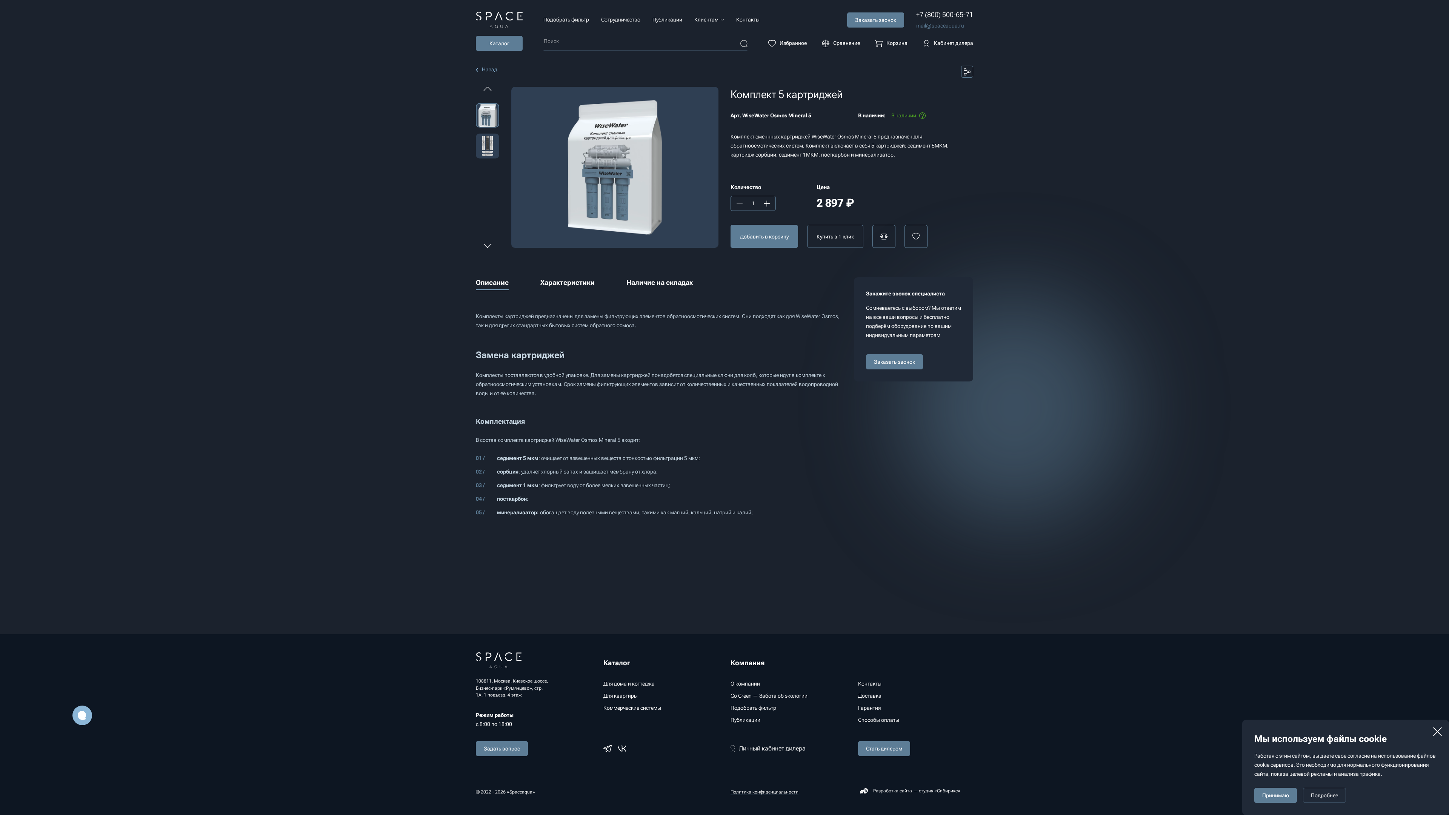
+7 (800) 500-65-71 (944, 14)
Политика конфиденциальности (764, 792)
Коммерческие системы (632, 708)
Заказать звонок (894, 362)
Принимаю (1275, 795)
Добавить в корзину (764, 237)
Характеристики (567, 282)
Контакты (748, 20)
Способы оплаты (878, 720)
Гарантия (869, 708)
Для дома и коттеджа (629, 684)
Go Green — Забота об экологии (769, 696)
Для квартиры (620, 696)
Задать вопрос (502, 749)
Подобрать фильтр (566, 20)
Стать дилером (884, 749)
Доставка (869, 696)
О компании (745, 684)
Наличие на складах (659, 282)
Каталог (499, 43)
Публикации (667, 20)
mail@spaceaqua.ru (940, 26)
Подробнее (1324, 795)
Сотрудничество (620, 20)
